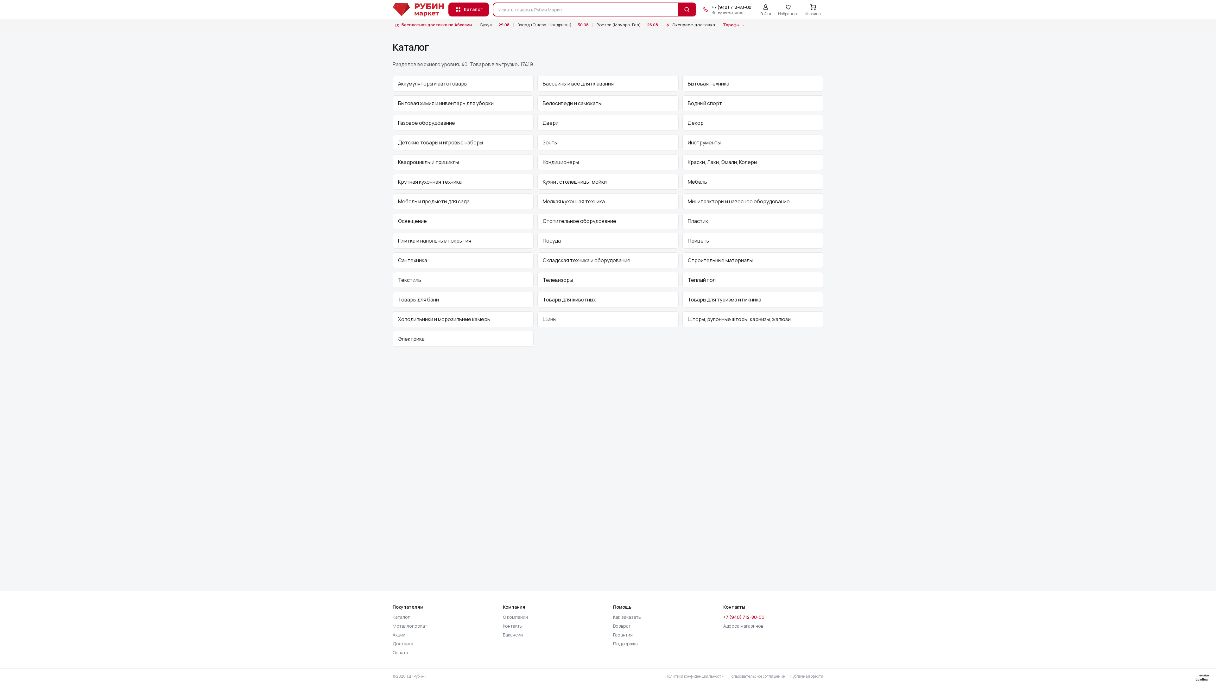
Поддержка (625, 644)
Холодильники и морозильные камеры (444, 319)
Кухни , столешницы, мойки (575, 181)
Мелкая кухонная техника (574, 201)
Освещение (412, 221)
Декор (696, 122)
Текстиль (409, 279)
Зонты (550, 142)
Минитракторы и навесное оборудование (739, 201)
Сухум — (495, 25)
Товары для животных (569, 299)
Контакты (512, 626)
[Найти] (687, 9)
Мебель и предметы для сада (434, 201)
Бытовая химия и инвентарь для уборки (446, 103)
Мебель (697, 181)
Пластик (698, 221)
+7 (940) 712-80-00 (743, 617)
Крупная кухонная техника (430, 181)
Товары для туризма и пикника (724, 299)
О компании (515, 617)
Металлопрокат (410, 626)
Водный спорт (705, 103)
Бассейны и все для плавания (578, 83)
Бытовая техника (708, 83)
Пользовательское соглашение (757, 676)
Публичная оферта (806, 676)
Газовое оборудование (426, 122)
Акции (399, 635)
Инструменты (704, 142)
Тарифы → (733, 25)
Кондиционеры (561, 162)
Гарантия (623, 635)
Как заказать (627, 617)
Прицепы (699, 240)
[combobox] (585, 9)
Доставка (403, 644)
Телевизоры (558, 279)
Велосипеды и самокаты (572, 103)
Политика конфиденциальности (694, 676)
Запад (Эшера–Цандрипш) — (553, 25)
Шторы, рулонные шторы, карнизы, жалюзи (739, 319)
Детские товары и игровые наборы (440, 142)
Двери (551, 122)
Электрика (411, 338)
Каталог (473, 9)
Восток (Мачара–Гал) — (627, 25)
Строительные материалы (720, 260)
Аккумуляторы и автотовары (432, 83)
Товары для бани (418, 299)
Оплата (400, 652)
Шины (549, 319)
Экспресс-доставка (693, 25)
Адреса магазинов (743, 626)
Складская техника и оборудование (586, 260)
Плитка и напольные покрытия (434, 240)
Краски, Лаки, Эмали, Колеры (722, 162)
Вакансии (513, 635)
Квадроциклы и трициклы (428, 162)
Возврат (622, 626)
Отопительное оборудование (579, 221)
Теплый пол (702, 279)
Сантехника (412, 260)
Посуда (552, 240)
